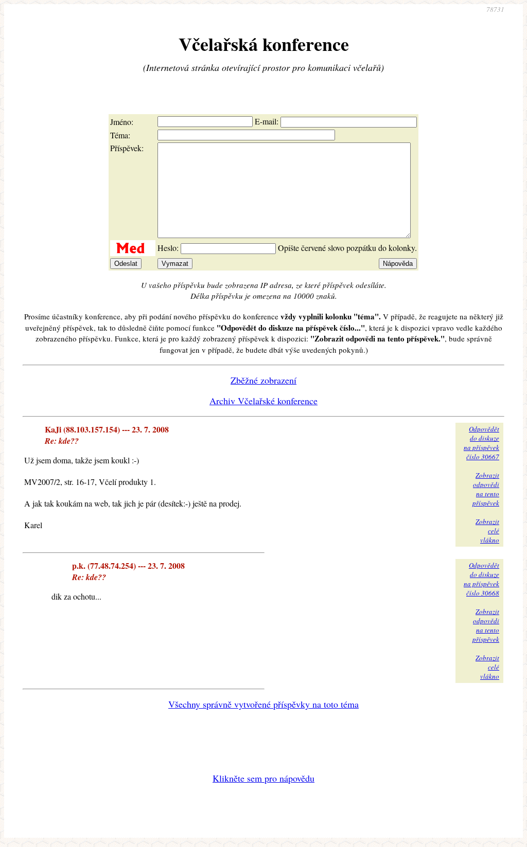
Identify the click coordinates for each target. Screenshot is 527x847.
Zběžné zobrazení (263, 380)
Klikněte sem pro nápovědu (263, 778)
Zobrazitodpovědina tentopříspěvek (485, 489)
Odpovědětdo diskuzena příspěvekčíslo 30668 (481, 579)
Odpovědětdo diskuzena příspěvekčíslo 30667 (481, 442)
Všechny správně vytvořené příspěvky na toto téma (263, 704)
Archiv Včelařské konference (263, 400)
